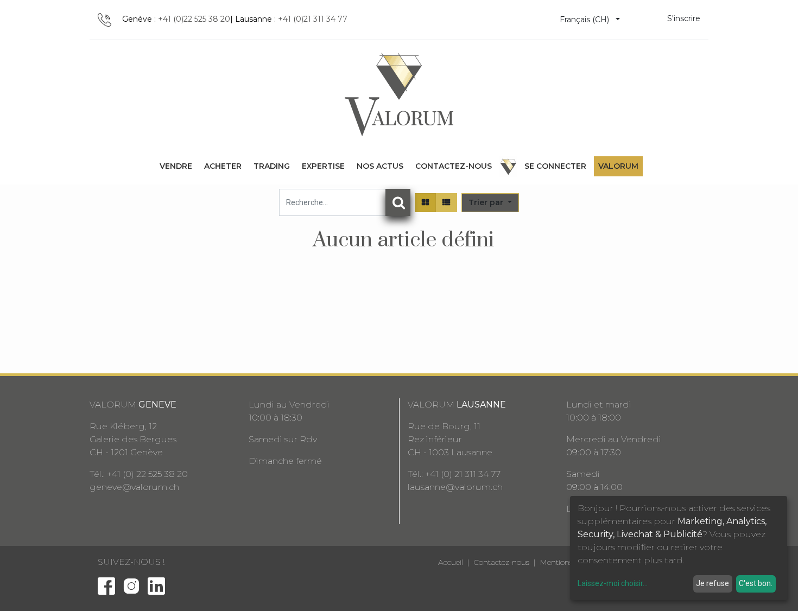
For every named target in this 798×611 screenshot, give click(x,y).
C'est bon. (755, 583)
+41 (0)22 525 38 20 (194, 19)
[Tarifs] (425, 202)
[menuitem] (176, 166)
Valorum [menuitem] (618, 166)
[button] (490, 202)
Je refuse (712, 583)
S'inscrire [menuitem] (683, 18)
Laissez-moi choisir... (613, 583)
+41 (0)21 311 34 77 (312, 19)
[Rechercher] (397, 202)
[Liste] (446, 202)
